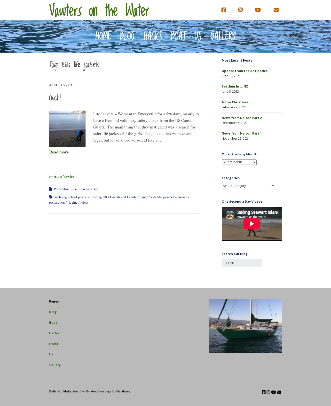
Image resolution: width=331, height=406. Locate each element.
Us (198, 36)
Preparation (62, 189)
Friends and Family (123, 197)
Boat (178, 36)
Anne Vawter (64, 176)
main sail (181, 197)
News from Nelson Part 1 (242, 133)
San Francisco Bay (85, 189)
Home (103, 36)
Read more (59, 152)
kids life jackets (161, 197)
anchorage (61, 197)
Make (67, 391)
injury (144, 197)
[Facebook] (224, 10)
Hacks (153, 36)
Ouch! (55, 98)
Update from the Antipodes (245, 71)
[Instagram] (240, 10)
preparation (57, 202)
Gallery (223, 36)
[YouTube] (257, 10)
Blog (127, 36)
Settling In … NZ (235, 86)
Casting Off (99, 197)
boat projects (80, 197)
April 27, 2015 (61, 85)
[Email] (276, 10)
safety (84, 202)
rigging (73, 202)
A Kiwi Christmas (235, 102)
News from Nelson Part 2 (242, 118)
